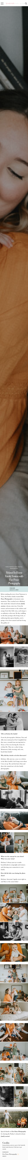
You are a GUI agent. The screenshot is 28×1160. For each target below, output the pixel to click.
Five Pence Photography (9, 1154)
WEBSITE (4, 1156)
